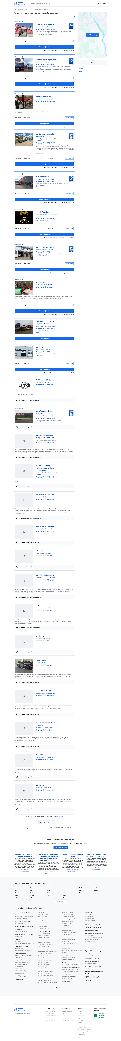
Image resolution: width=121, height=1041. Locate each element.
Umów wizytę (69, 41)
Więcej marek (60, 901)
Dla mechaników (101, 3)
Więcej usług (60, 987)
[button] (84, 1029)
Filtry (15, 17)
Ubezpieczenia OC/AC (67, 1020)
